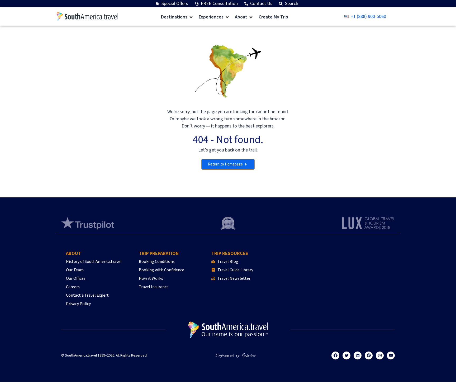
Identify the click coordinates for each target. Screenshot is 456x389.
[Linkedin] (358, 355)
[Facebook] (335, 355)
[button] (177, 17)
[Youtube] (391, 355)
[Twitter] (346, 355)
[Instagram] (380, 355)
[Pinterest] (369, 355)
